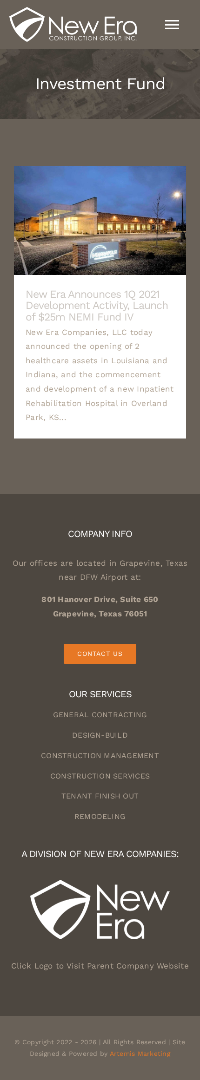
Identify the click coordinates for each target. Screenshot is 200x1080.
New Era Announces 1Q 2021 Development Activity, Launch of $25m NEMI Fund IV (100, 220)
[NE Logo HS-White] (100, 883)
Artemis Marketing (140, 1053)
